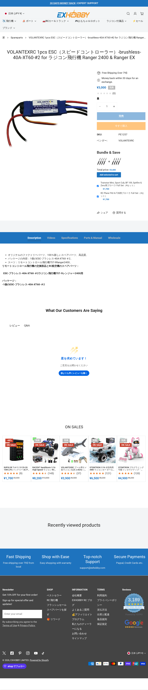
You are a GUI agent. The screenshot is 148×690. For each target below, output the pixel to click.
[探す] (128, 13)
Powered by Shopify (39, 660)
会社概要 (77, 595)
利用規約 (102, 595)
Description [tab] (34, 237)
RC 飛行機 (52, 600)
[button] (142, 13)
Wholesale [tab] (114, 237)
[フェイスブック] (12, 653)
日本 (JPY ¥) (15, 13)
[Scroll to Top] (142, 654)
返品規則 (102, 619)
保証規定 (102, 624)
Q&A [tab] (27, 325)
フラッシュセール (56, 605)
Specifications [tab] (69, 237)
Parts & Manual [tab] (93, 237)
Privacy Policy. (27, 625)
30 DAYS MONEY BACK (63, 3)
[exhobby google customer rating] (134, 623)
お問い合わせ (79, 633)
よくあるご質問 (80, 609)
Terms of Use (9, 625)
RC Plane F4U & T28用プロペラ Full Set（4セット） (122, 194)
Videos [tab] (51, 237)
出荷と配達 (103, 614)
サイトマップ (79, 638)
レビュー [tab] (15, 325)
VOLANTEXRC (126, 140)
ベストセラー (54, 595)
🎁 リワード (53, 619)
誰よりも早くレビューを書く (74, 373)
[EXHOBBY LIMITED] (74, 13)
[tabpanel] (74, 273)
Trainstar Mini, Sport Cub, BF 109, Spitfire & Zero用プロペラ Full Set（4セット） (121, 184)
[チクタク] (44, 653)
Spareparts (17, 37)
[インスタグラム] (28, 653)
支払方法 (102, 609)
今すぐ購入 (121, 126)
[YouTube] (36, 653)
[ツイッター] (4, 653)
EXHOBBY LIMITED (19, 660)
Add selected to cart (109, 175)
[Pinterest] (20, 653)
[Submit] (38, 614)
